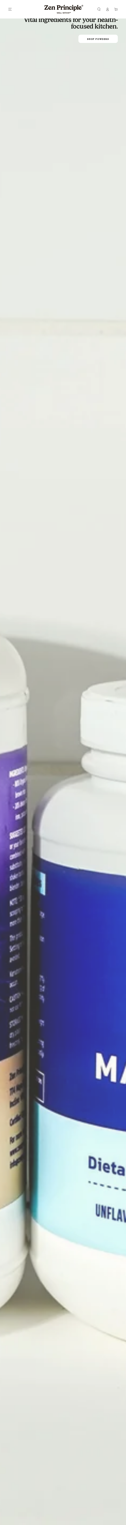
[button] (99, 9)
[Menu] (10, 9)
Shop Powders (98, 39)
